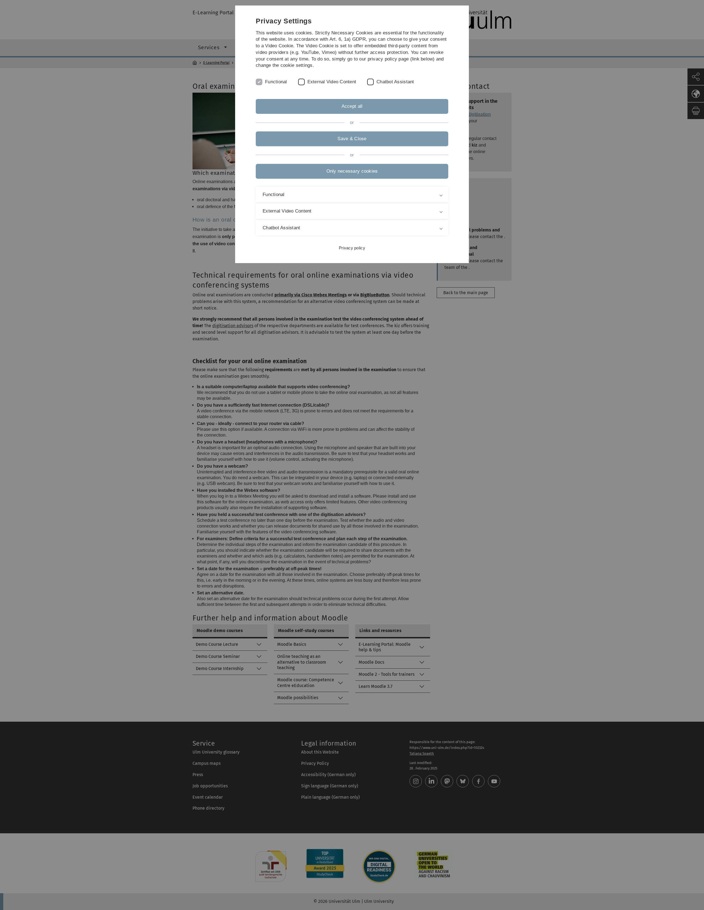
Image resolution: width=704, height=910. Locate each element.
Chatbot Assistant (395, 81)
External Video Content (331, 81)
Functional (276, 81)
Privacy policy (352, 248)
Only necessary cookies (352, 171)
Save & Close (351, 138)
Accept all (352, 106)
